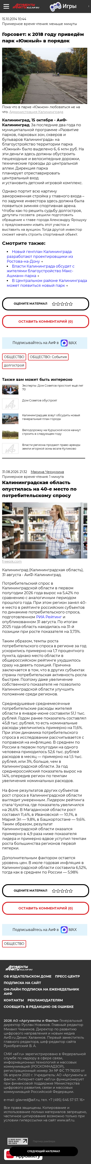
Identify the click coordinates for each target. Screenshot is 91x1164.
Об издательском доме (27, 976)
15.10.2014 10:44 (14, 19)
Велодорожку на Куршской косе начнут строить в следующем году (51, 431)
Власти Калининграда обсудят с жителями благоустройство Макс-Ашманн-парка (40, 271)
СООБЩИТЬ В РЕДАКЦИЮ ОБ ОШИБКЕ (39, 1007)
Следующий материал (43, 1151)
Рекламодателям (45, 1000)
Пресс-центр (67, 976)
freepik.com (12, 561)
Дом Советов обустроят (39, 400)
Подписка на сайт (22, 983)
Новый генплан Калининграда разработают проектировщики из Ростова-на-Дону (40, 256)
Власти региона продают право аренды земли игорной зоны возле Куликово (51, 446)
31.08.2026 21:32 (14, 472)
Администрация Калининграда (36, 112)
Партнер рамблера (44, 1141)
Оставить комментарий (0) (45, 321)
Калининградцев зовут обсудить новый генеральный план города (51, 417)
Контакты (14, 1000)
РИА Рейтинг (49, 617)
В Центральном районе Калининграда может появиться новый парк (47, 283)
